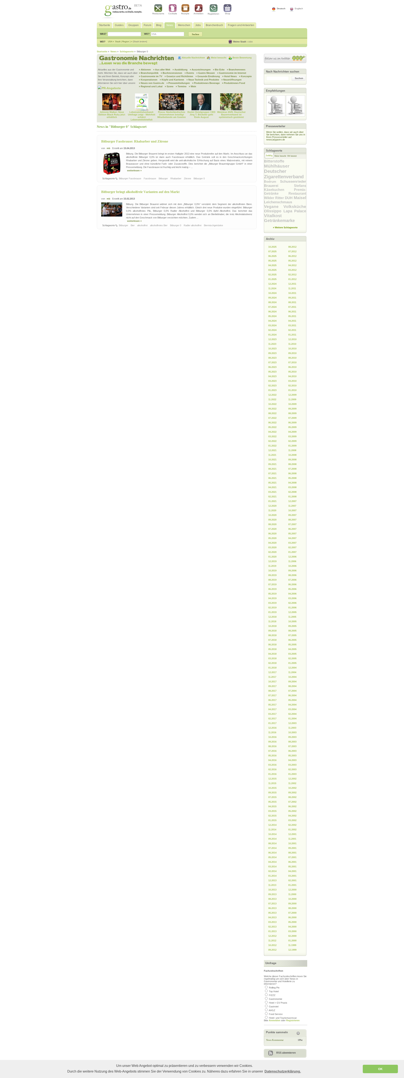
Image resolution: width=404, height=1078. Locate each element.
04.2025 (272, 265)
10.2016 (272, 737)
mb (108, 148)
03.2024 (272, 325)
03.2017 (272, 714)
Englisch (299, 8)
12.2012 (272, 936)
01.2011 (292, 334)
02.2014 (272, 871)
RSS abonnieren (286, 1052)
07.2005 (292, 635)
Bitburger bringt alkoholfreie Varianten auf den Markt (140, 192)
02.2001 (292, 880)
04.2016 (272, 760)
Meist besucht (219, 57)
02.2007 (292, 547)
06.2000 (292, 917)
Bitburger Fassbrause (130, 178)
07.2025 (272, 251)
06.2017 (272, 700)
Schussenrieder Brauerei (285, 184)
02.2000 (292, 936)
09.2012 (272, 950)
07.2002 (292, 802)
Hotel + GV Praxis (278, 1002)
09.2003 (292, 737)
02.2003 (292, 769)
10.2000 (292, 899)
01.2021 (272, 501)
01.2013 (272, 931)
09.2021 (272, 464)
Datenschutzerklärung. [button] (282, 1071)
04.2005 (292, 649)
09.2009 (292, 408)
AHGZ (272, 1010)
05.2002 (292, 811)
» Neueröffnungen (231, 79)
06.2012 (292, 256)
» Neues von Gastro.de (151, 83)
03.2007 (292, 543)
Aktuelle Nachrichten (194, 57)
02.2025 (272, 274)
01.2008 (292, 496)
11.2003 (292, 728)
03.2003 (292, 765)
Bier (133, 225)
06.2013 (272, 908)
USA (250, 42)
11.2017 (272, 677)
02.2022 (272, 441)
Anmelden (198, 13)
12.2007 (292, 501)
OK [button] (380, 1069)
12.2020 (272, 506)
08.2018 (272, 635)
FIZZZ (272, 995)
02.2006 (292, 603)
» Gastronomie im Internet (231, 73)
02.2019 (272, 607)
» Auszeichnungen (200, 69)
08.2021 (272, 469)
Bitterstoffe (274, 161)
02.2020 (272, 552)
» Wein (192, 86)
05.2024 (272, 316)
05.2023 (272, 371)
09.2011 (292, 297)
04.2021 (272, 487)
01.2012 (292, 279)
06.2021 (272, 478)
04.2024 (272, 321)
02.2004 (292, 714)
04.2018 (272, 654)
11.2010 (292, 344)
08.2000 (292, 908)
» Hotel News (229, 76)
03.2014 (272, 866)
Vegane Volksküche (285, 206)
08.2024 (272, 302)
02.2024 (272, 330)
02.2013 (272, 926)
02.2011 (292, 330)
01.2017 (272, 723)
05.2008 (292, 478)
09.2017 (272, 686)
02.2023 (272, 385)
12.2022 (272, 395)
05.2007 (292, 533)
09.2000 (292, 903)
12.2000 (292, 889)
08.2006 (292, 575)
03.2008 (292, 487)
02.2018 (272, 663)
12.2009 (292, 395)
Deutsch (281, 8)
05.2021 (272, 482)
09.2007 (292, 515)
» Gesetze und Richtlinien (179, 76)
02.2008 (292, 492)
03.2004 (292, 709)
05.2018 (272, 649)
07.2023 (272, 362)
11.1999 (292, 945)
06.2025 (272, 256)
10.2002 (292, 788)
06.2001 (292, 862)
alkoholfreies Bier (159, 225)
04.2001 (292, 871)
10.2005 (292, 621)
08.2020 (272, 524)
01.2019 (272, 612)
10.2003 (292, 732)
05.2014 (272, 857)
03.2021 (272, 492)
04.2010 (292, 376)
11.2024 (272, 288)
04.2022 (272, 432)
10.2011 (292, 293)
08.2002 (292, 797)
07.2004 (292, 691)
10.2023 (272, 348)
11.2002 (292, 783)
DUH (289, 198)
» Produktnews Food (233, 83)
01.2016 (272, 774)
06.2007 (292, 529)
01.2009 (292, 445)
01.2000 (292, 940)
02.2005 (292, 658)
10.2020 (272, 515)
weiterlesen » (134, 170)
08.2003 (292, 741)
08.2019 (272, 580)
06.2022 (272, 422)
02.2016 (272, 769)
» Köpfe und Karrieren (172, 79)
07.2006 (292, 580)
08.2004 (292, 686)
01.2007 (292, 552)
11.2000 (292, 894)
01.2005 (292, 663)
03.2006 (292, 598)
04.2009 (292, 432)
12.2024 (272, 284)
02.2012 (292, 274)
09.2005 (292, 626)
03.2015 (272, 811)
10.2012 (272, 945)
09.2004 (292, 681)
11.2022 (272, 399)
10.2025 (272, 247)
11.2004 (292, 672)
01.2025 (272, 279)
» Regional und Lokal (150, 86)
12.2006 (292, 556)
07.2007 (292, 524)
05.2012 (292, 260)
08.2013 (272, 899)
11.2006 (292, 561)
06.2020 (272, 533)
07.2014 (272, 848)
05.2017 (272, 704)
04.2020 (272, 543)
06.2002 (292, 806)
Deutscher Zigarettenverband (284, 174)
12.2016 (272, 728)
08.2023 (272, 358)
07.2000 (292, 913)
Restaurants (158, 13)
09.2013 (272, 894)
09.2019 (272, 575)
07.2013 (272, 903)
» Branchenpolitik (148, 73)
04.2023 (272, 376)
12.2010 (292, 339)
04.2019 (272, 598)
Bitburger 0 (199, 178)
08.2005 (292, 630)
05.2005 (292, 644)
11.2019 (272, 566)
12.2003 (292, 723)
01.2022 (272, 445)
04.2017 (272, 709)
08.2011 (292, 302)
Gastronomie (275, 999)
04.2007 (292, 538)
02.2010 (292, 385)
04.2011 (292, 321)
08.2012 (292, 247)
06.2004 (292, 695)
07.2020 (272, 529)
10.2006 (292, 566)
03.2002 (292, 820)
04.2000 (292, 926)
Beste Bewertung (242, 57)
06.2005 (292, 640)
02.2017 (272, 718)
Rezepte (185, 13)
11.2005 (292, 617)
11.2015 (272, 783)
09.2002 (292, 792)
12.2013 (272, 880)
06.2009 (292, 422)
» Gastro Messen (205, 73)
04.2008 (292, 482)
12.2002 (292, 778)
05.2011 (292, 316)
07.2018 (272, 640)
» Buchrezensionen (171, 73)
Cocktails (172, 13)
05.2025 (272, 260)
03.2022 (272, 436)
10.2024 (272, 293)
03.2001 (292, 876)
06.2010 (292, 367)
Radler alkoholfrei (193, 225)
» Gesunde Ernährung (207, 76)
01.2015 (272, 820)
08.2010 (292, 358)
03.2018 (272, 658)
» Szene (169, 86)
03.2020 (272, 547)
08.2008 (292, 464)
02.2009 (292, 441)
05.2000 (292, 922)
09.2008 (292, 459)
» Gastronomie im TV (150, 76)
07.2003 (292, 746)
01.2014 (272, 876)
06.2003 (292, 751)
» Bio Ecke (219, 69)
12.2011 (292, 284)
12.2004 (292, 667)
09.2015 (272, 792)
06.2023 (272, 367)
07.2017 (272, 695)
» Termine (181, 86)
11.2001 (292, 839)
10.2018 (272, 626)
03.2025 (272, 270)
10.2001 (292, 843)
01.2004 (292, 718)
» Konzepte (245, 76)
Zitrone (188, 178)
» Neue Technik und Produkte (202, 79)
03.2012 (292, 270)
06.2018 (272, 644)
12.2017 (272, 672)
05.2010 (292, 371)
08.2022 (272, 413)
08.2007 (292, 519)
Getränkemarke (279, 220)
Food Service (276, 1014)
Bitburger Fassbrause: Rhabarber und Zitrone (134, 141)
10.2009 (292, 404)
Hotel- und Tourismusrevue (283, 1018)
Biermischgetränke (214, 225)
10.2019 (272, 570)
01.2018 (272, 667)
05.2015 (272, 802)
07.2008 (292, 469)
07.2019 (272, 584)
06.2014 (272, 852)
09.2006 (292, 570)
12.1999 (292, 950)
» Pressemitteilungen (178, 83)
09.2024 (272, 297)
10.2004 (292, 677)
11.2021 (272, 455)
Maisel (300, 198)
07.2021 (272, 473)
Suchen (299, 78)
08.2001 (292, 852)
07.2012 (292, 251)
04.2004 (292, 704)
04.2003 (292, 760)
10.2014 (272, 834)
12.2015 (272, 778)
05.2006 (292, 589)
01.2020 (272, 556)
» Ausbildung (180, 69)
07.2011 (292, 307)
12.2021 (272, 450)
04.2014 (272, 862)
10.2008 (292, 455)
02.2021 (272, 496)
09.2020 (272, 519)
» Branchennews (236, 69)
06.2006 (292, 584)
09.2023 (272, 353)
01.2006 (292, 607)
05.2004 (292, 700)
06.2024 (272, 311)
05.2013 (272, 913)
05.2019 (272, 593)
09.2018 (272, 630)
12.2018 (272, 617)
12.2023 (272, 339)
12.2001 (292, 834)
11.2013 (272, 885)
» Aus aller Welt (161, 69)
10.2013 (272, 889)
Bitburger (164, 178)
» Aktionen (145, 69)
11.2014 (272, 829)
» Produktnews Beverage (206, 83)
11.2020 (272, 510)
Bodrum (272, 181)
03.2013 (272, 922)
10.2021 (272, 459)
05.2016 (272, 755)
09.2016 (272, 741)
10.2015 (272, 788)
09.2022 (272, 408)
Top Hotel (274, 991)
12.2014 (272, 825)
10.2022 (272, 404)
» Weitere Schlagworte (285, 227)
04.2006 (292, 593)
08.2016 (272, 746)
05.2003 (292, 755)
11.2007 (292, 506)
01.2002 (292, 829)
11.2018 (272, 621)
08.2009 (292, 413)
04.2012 (292, 265)
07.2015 (272, 797)
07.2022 (272, 418)
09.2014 (272, 839)
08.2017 (272, 691)
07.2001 (292, 857)
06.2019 (272, 589)
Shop (227, 13)
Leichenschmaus (278, 202)
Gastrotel (273, 1006)
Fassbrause (150, 178)
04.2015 (272, 806)
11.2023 (272, 344)
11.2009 (292, 399)
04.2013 (272, 917)
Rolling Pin (274, 987)
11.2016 (272, 732)
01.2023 (272, 390)
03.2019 (272, 603)
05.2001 (292, 866)
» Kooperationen (148, 79)
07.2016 (272, 751)
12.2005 (292, 612)
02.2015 (272, 815)
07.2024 (272, 307)
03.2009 (292, 436)
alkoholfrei (142, 225)
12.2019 (272, 561)
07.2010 (292, 362)
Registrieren (213, 14)
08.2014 (272, 843)
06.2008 (292, 473)
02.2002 (292, 825)
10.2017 (272, 681)
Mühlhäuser (276, 166)
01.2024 (272, 334)
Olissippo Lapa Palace (285, 211)
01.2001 (292, 885)
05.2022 (272, 427)
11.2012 (272, 940)
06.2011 (292, 311)
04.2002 (292, 815)
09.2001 (292, 848)
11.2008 (292, 450)
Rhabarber (176, 178)
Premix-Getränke (285, 191)
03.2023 (272, 381)
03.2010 (292, 381)
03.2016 (272, 765)
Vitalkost (273, 215)
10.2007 (292, 510)
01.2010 (292, 390)
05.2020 (272, 538)
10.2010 (292, 348)
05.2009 (292, 427)
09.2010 (292, 353)
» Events (189, 73)
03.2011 (292, 325)
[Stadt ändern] (140, 41)
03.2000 (292, 931)
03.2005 (292, 654)
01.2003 (292, 774)
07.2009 (292, 418)
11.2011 (292, 288)
